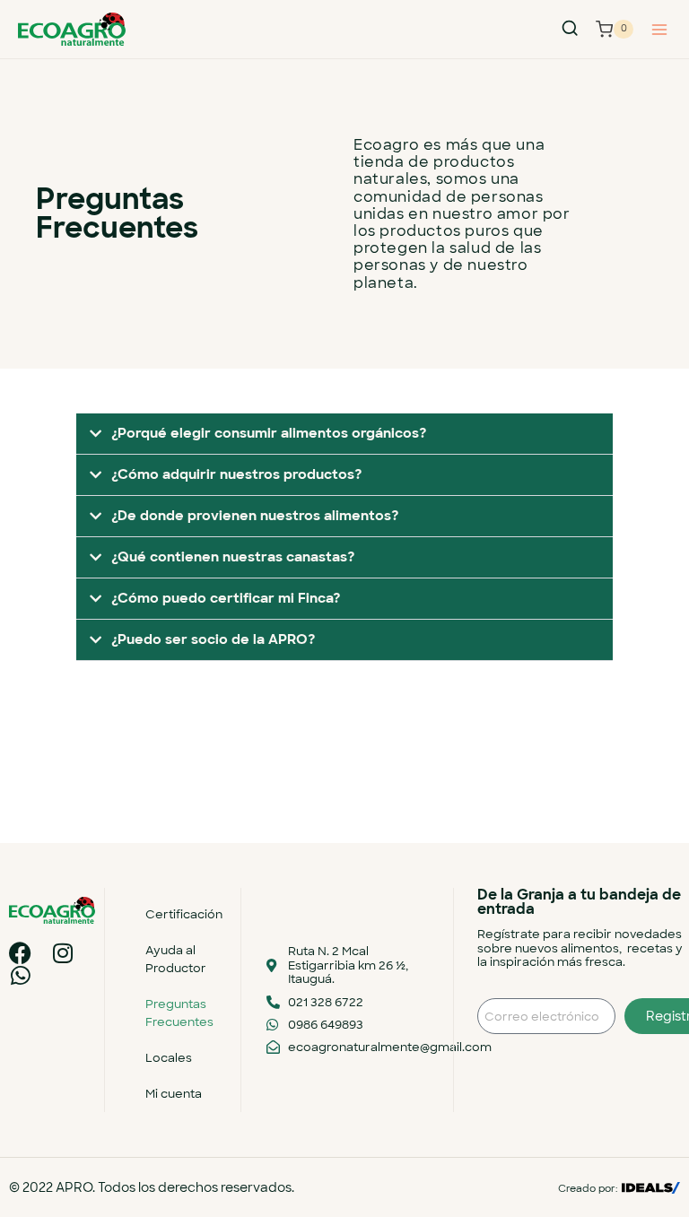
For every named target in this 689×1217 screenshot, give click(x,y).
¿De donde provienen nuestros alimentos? (254, 516)
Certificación (183, 914)
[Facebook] (20, 953)
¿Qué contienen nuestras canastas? (232, 557)
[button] (344, 434)
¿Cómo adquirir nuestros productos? (236, 474)
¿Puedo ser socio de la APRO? (213, 639)
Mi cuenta (173, 1093)
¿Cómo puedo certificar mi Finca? (225, 598)
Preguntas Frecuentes (179, 1013)
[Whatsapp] (20, 975)
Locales (168, 1057)
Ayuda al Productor (175, 959)
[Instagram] (62, 953)
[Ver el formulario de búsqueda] (570, 29)
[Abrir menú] (659, 29)
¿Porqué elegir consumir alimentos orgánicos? (268, 433)
